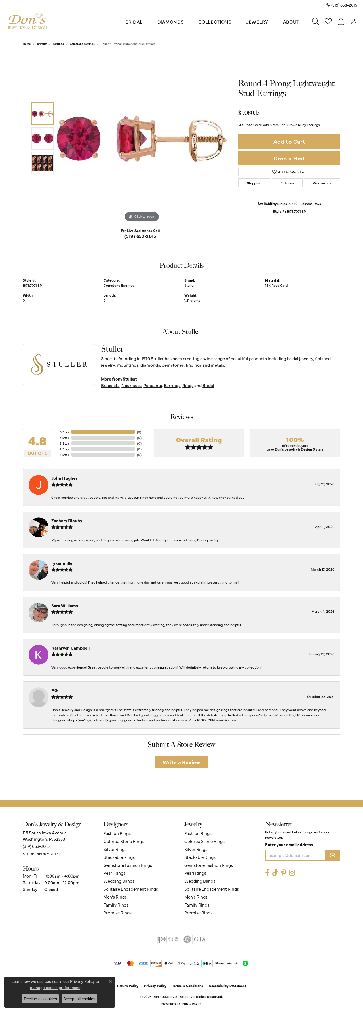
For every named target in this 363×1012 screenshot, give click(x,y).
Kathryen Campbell (70, 648)
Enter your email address (289, 844)
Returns (287, 183)
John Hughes (64, 478)
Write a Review (181, 762)
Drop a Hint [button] (289, 158)
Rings (187, 385)
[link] (341, 5)
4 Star (64, 437)
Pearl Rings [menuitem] (114, 873)
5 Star (64, 432)
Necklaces (131, 385)
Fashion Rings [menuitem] (117, 833)
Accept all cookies (79, 998)
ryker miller (62, 563)
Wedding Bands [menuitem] (119, 881)
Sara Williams (64, 606)
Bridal (134, 21)
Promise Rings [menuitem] (118, 913)
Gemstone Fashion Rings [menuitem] (128, 865)
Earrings (58, 44)
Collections (214, 21)
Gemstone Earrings (82, 44)
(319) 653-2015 (140, 236)
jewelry (42, 44)
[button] (315, 21)
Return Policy (127, 985)
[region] (142, 138)
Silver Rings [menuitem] (115, 849)
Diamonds (170, 21)
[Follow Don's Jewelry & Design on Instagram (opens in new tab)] (292, 872)
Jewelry (257, 21)
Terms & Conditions (187, 985)
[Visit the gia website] (194, 939)
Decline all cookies (40, 998)
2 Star (64, 449)
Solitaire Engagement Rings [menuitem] (131, 889)
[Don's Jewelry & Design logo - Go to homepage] (27, 21)
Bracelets (110, 385)
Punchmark (192, 1004)
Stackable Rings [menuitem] (119, 857)
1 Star (64, 454)
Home (27, 44)
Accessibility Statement (227, 985)
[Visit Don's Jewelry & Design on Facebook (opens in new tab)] (267, 872)
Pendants (152, 385)
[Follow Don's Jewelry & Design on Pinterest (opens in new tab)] (283, 872)
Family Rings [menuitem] (116, 905)
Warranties (322, 183)
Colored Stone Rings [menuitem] (124, 841)
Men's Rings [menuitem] (115, 897)
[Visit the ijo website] (167, 939)
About (291, 21)
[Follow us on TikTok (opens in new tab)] (275, 872)
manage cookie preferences (55, 987)
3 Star (64, 443)
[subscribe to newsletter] (332, 855)
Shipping (254, 183)
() (139, 432)
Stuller (189, 285)
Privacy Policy (155, 985)
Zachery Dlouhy (66, 520)
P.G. (55, 690)
